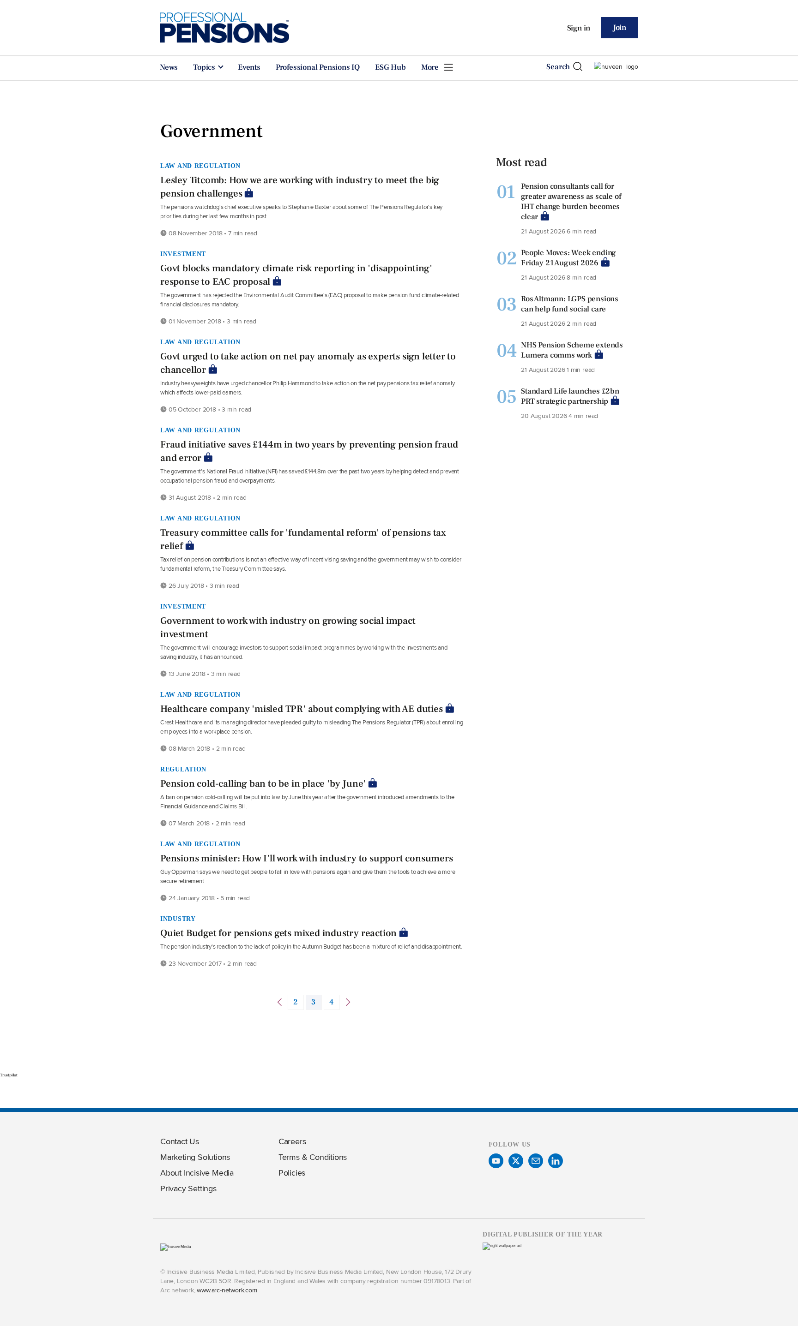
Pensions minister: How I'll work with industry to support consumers (306, 858)
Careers (292, 1141)
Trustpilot (9, 1075)
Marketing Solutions (195, 1157)
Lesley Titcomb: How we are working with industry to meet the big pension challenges (299, 187)
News (169, 67)
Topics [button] (205, 67)
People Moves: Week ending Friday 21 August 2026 (568, 258)
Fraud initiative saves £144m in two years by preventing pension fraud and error (309, 451)
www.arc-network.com (227, 1290)
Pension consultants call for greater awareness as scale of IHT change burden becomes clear (571, 201)
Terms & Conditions (312, 1157)
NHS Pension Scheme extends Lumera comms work (572, 350)
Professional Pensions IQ (318, 67)
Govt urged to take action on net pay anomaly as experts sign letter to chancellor (308, 363)
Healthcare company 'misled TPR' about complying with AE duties (301, 709)
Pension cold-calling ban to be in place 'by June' (263, 783)
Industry (178, 918)
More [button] (431, 67)
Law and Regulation (200, 165)
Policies (291, 1172)
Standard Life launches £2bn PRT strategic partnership (570, 396)
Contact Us (179, 1141)
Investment (183, 253)
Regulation (183, 769)
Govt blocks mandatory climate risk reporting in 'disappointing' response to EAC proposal (296, 275)
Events (249, 67)
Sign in (579, 28)
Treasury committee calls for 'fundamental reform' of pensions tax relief (303, 539)
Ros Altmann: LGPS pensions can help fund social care (569, 304)
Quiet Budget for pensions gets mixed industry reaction (278, 933)
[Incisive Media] (175, 1246)
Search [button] (558, 67)
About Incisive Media (197, 1172)
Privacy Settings (188, 1188)
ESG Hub (390, 67)
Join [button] (619, 28)
